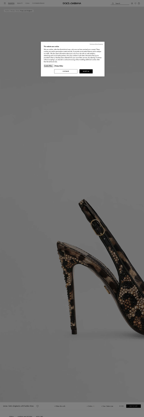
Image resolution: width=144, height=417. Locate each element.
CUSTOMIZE (66, 71)
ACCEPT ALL (86, 71)
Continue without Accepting (96, 44)
